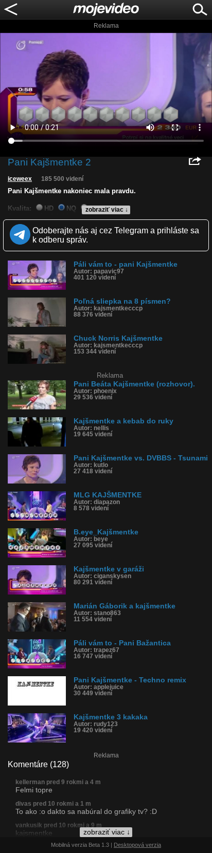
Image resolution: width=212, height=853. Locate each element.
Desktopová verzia (137, 845)
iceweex (20, 179)
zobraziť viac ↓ (106, 209)
